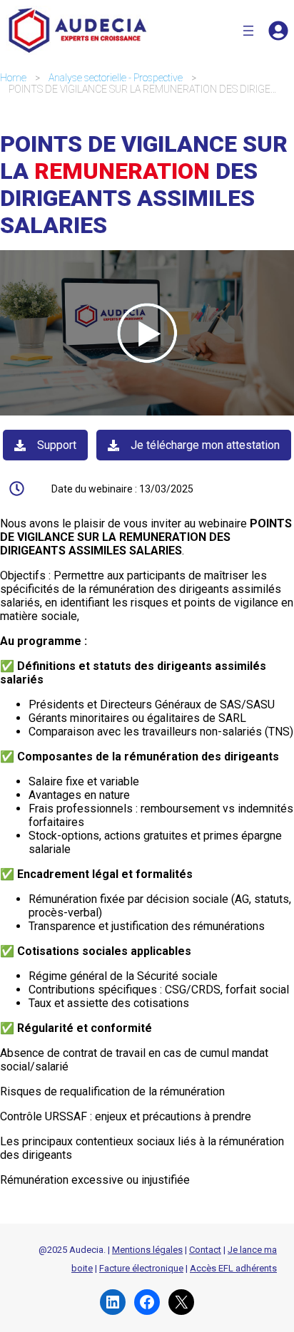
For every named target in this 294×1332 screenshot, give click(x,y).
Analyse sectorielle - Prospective (116, 77)
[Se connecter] (278, 31)
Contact (205, 1249)
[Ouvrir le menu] (248, 30)
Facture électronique (141, 1268)
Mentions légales (147, 1249)
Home (13, 77)
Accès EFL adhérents (233, 1268)
